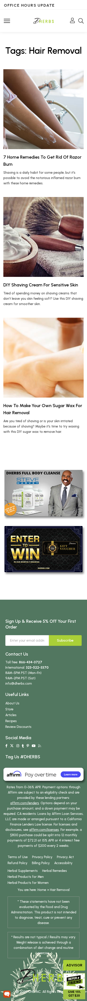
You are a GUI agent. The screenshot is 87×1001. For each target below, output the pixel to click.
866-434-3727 (30, 662)
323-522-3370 (37, 668)
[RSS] (39, 746)
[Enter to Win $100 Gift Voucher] (43, 549)
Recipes (11, 721)
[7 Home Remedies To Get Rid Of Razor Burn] (43, 109)
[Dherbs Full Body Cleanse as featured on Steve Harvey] (43, 493)
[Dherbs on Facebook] (6, 746)
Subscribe (65, 640)
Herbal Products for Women (28, 883)
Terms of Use (18, 857)
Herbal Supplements (23, 871)
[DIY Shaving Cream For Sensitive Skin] (43, 237)
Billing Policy (41, 863)
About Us (12, 703)
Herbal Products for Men (26, 877)
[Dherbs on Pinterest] (28, 746)
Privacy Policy (42, 857)
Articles (11, 715)
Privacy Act (65, 857)
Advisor (74, 965)
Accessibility (63, 863)
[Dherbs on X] (12, 746)
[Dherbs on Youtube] (33, 746)
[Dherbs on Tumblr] (23, 746)
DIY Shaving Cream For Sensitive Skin (40, 285)
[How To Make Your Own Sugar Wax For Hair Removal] (43, 358)
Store (9, 709)
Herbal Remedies (54, 871)
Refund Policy (17, 863)
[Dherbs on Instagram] (17, 746)
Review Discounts (18, 727)
